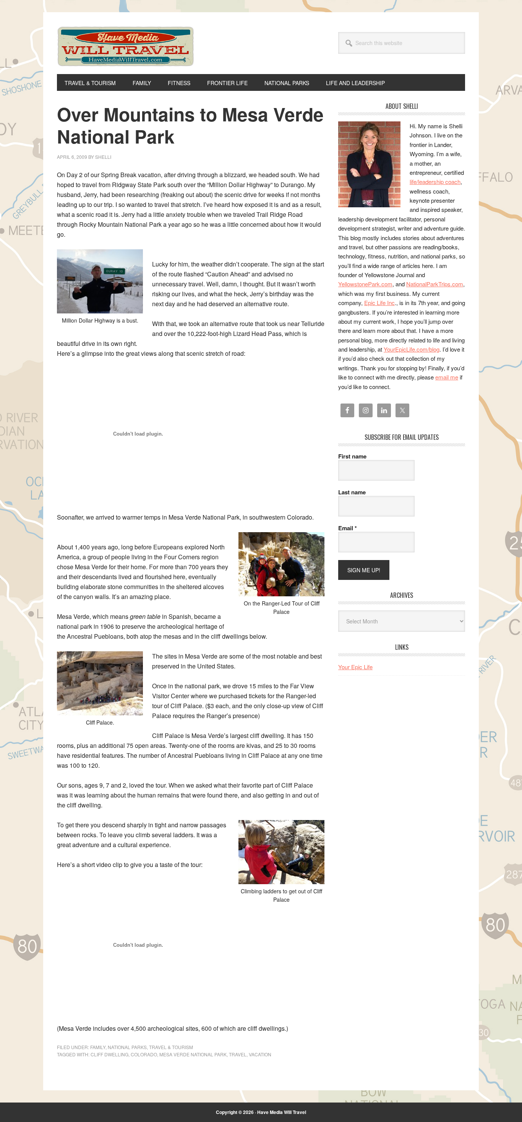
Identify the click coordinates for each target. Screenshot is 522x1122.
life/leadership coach (435, 182)
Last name (352, 492)
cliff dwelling (109, 1054)
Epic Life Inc (379, 303)
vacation (260, 1054)
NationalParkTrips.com (434, 284)
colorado (144, 1054)
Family (97, 1047)
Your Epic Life (355, 667)
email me (446, 377)
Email (347, 528)
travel (237, 1054)
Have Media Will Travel (126, 56)
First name (352, 456)
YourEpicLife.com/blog (411, 349)
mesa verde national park (193, 1054)
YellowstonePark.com (365, 284)
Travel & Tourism (171, 1047)
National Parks (127, 1047)
